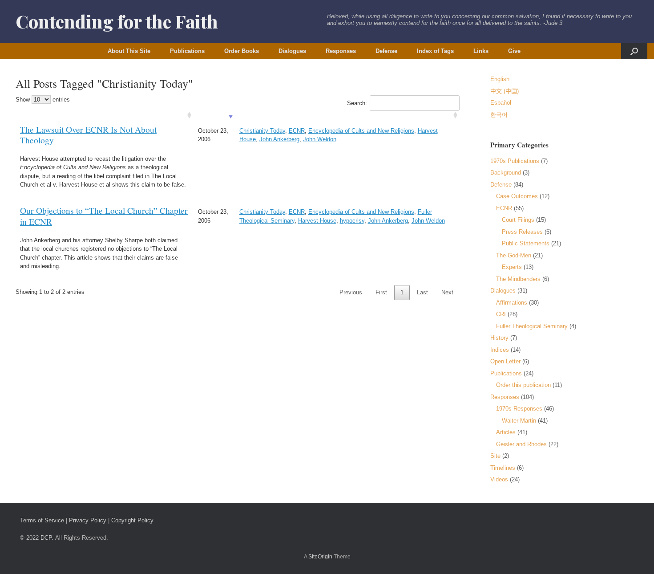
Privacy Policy (87, 520)
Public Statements (525, 243)
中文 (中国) (504, 91)
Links (480, 51)
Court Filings (518, 219)
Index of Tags (435, 51)
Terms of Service (42, 520)
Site (495, 455)
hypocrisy (352, 220)
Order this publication (523, 385)
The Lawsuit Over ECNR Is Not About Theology (88, 134)
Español (500, 102)
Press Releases (522, 231)
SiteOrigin (320, 556)
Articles (506, 432)
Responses (341, 51)
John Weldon (319, 139)
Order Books (241, 51)
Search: (357, 103)
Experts (512, 267)
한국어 (499, 114)
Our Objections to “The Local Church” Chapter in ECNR (104, 215)
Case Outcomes (517, 196)
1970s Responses (519, 408)
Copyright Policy (132, 520)
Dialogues (292, 51)
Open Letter (505, 361)
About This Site (129, 51)
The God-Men (513, 255)
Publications (187, 51)
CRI (501, 314)
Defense (386, 51)
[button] (634, 51)
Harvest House (317, 220)
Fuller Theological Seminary (532, 326)
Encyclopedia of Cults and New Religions (361, 130)
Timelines (502, 467)
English (499, 79)
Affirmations (511, 302)
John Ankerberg (279, 139)
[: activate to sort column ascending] (105, 115)
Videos (499, 479)
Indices (499, 349)
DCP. (46, 537)
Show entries (43, 99)
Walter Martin (519, 420)
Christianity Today (262, 130)
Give (514, 51)
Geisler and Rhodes (521, 444)
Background (505, 172)
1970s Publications (514, 161)
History (499, 337)
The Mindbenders (518, 279)
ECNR (297, 130)
